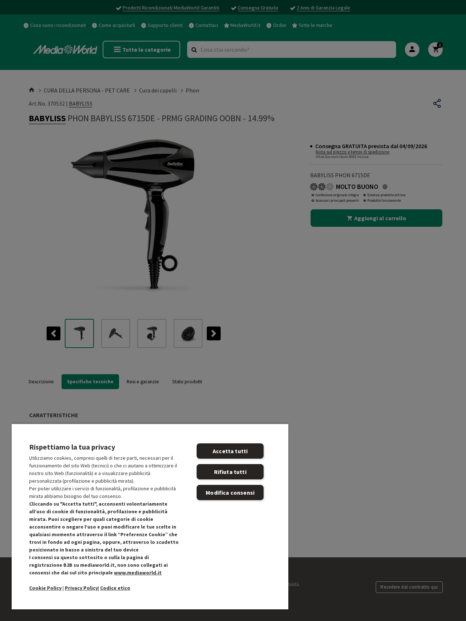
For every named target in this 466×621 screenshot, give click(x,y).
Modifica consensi (230, 492)
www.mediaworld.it (138, 572)
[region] (150, 516)
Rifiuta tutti (230, 471)
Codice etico (115, 588)
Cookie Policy (45, 588)
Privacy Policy (81, 588)
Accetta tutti (230, 451)
